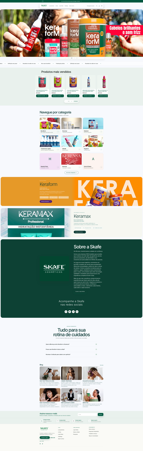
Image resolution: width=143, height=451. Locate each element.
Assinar (100, 414)
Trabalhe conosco (93, 433)
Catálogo (66, 5)
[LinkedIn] (77, 311)
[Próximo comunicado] (100, 1)
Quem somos (71, 5)
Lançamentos (51, 5)
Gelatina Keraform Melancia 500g (103, 91)
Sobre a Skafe (76, 432)
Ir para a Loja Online (80, 291)
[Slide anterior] (65, 58)
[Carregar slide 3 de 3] (72, 58)
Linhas (57, 5)
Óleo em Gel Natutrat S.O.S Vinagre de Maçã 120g (72, 91)
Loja (59, 427)
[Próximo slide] (74, 58)
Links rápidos (76, 427)
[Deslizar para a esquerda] (66, 101)
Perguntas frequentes (94, 431)
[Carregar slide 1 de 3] (68, 58)
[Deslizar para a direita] (71, 101)
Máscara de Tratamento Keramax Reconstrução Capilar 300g (88, 91)
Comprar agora (44, 437)
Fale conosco (92, 429)
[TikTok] (73, 311)
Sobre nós (52, 437)
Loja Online (61, 5)
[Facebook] (69, 311)
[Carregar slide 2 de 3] (70, 58)
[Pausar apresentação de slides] (77, 58)
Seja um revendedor (93, 435)
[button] (97, 6)
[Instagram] (66, 311)
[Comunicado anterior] (43, 1)
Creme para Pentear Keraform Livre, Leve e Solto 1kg (42, 91)
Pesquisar (75, 434)
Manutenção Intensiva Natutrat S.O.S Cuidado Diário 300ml (58, 91)
